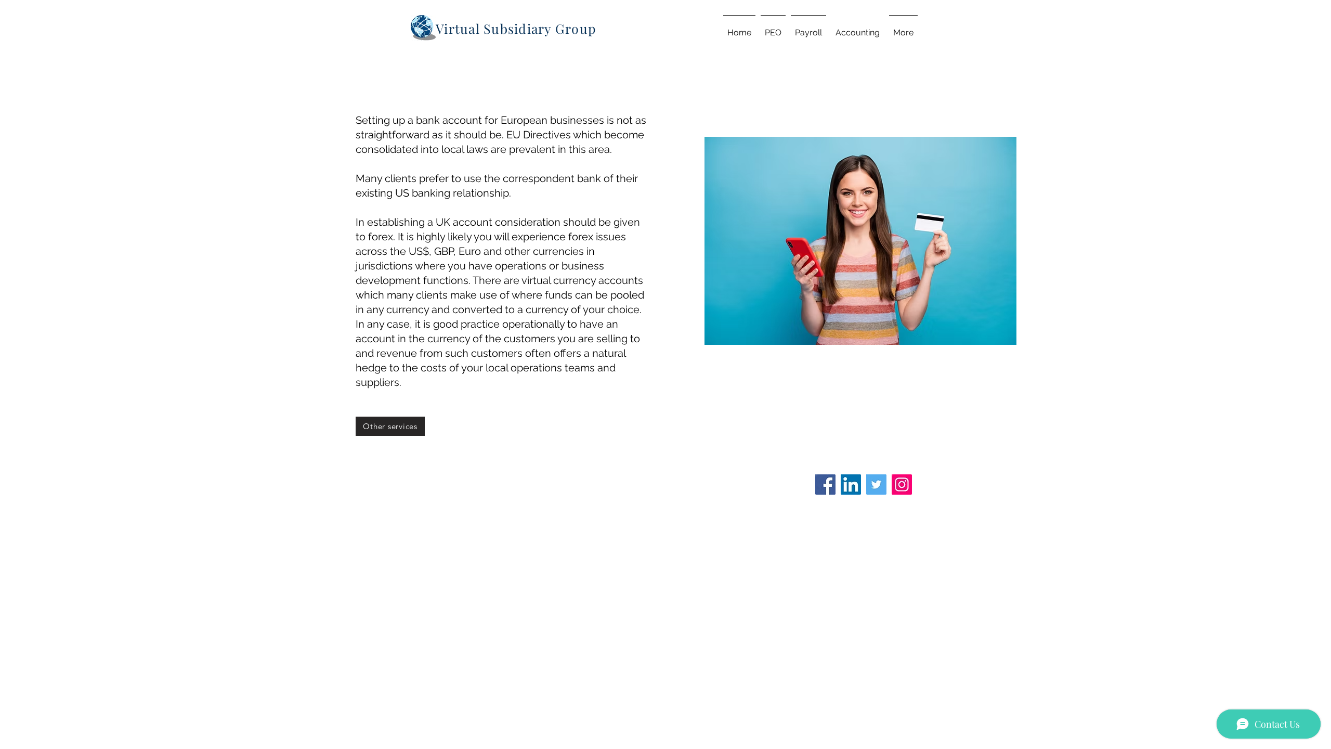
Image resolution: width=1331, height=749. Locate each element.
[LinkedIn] (851, 484)
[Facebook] (825, 484)
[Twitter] (876, 484)
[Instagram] (902, 484)
